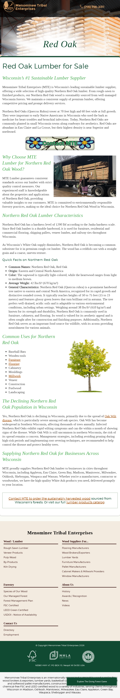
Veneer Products (13, 552)
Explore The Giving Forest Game (92, 681)
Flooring (14, 364)
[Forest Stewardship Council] (32, 656)
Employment (11, 634)
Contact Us (10, 623)
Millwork (15, 376)
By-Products (11, 562)
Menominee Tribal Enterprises (60, 533)
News (65, 600)
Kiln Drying (10, 566)
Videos (66, 605)
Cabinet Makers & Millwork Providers (83, 571)
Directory (9, 630)
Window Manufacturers (75, 576)
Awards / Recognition (74, 596)
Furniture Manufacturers (76, 562)
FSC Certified (11, 605)
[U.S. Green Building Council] (88, 657)
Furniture (14, 360)
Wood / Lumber (13, 541)
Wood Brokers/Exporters (76, 552)
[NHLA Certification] (60, 655)
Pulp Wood (10, 557)
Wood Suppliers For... (75, 541)
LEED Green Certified (16, 610)
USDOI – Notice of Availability (20, 614)
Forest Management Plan (18, 600)
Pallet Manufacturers (74, 566)
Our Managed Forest (15, 596)
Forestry (9, 585)
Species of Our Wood (15, 591)
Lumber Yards (70, 557)
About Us (67, 585)
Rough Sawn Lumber (16, 548)
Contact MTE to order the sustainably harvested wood (49, 498)
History (66, 591)
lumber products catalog (85, 502)
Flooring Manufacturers (75, 548)
